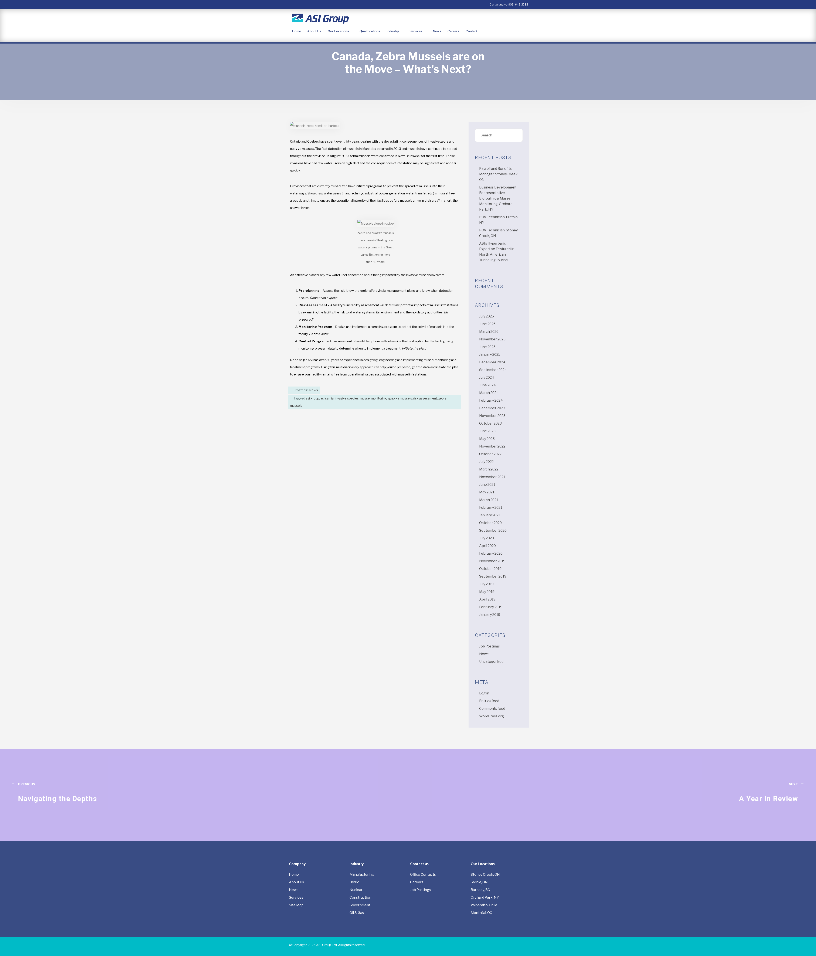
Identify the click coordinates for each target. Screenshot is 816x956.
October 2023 (490, 423)
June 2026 (487, 324)
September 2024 (493, 370)
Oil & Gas (357, 913)
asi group (312, 398)
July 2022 (486, 462)
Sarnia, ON (479, 882)
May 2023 (487, 439)
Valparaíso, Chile (484, 905)
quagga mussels (400, 398)
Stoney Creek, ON (485, 874)
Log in (484, 693)
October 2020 (490, 523)
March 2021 (488, 500)
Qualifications (370, 31)
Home (296, 31)
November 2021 (492, 477)
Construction (360, 897)
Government (360, 905)
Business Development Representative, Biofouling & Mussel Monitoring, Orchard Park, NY (498, 198)
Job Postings (489, 646)
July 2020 (486, 538)
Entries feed (489, 701)
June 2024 (487, 385)
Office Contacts (423, 874)
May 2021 (486, 492)
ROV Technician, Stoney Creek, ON (498, 233)
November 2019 (492, 561)
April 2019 (487, 599)
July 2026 (486, 316)
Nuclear (356, 890)
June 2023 (487, 431)
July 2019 (486, 584)
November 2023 (492, 416)
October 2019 (490, 569)
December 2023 (492, 408)
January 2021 (489, 515)
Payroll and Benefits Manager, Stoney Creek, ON (498, 174)
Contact (471, 31)
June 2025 (487, 347)
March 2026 (489, 332)
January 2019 (489, 615)
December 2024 (492, 362)
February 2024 (491, 400)
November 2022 (492, 446)
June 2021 (487, 485)
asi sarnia (327, 398)
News (437, 31)
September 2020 (493, 530)
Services (415, 31)
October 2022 (490, 454)
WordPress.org (491, 716)
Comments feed (492, 709)
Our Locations (338, 31)
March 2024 (489, 393)
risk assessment (425, 398)
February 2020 (491, 553)
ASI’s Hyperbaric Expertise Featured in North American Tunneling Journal (496, 251)
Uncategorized (491, 662)
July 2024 (486, 377)
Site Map (296, 905)
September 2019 (492, 576)
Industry (393, 31)
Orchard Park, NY (485, 897)
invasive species (347, 398)
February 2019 (490, 607)
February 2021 (490, 508)
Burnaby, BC (480, 890)
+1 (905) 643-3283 (516, 4)
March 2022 (488, 469)
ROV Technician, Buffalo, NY (498, 220)
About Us (314, 31)
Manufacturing (362, 874)
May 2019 (486, 592)
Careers (453, 31)
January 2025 (489, 355)
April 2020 (487, 546)
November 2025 (492, 339)
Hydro (354, 882)
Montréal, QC (481, 913)
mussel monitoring (373, 398)
